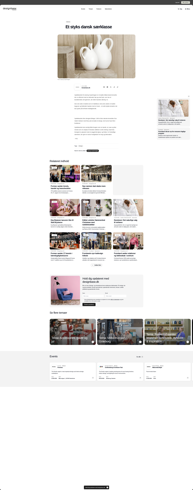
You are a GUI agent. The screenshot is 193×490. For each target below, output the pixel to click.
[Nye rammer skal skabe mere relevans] (96, 179)
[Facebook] (104, 87)
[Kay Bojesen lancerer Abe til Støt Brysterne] (65, 213)
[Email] (114, 87)
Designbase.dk (86, 87)
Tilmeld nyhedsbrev (89, 304)
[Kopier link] (117, 87)
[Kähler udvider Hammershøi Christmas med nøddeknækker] (96, 214)
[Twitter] (111, 87)
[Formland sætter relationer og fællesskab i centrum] (128, 246)
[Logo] (9, 9)
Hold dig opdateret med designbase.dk (95, 487)
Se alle (138, 357)
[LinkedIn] (107, 87)
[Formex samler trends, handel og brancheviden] (65, 179)
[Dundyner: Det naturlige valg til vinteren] (173, 112)
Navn (83, 293)
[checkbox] (83, 300)
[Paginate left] (51, 332)
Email (106, 293)
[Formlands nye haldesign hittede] (96, 246)
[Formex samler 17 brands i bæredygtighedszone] (65, 246)
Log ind (177, 2)
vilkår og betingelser (115, 299)
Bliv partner (185, 2)
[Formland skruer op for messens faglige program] (173, 133)
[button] (189, 96)
